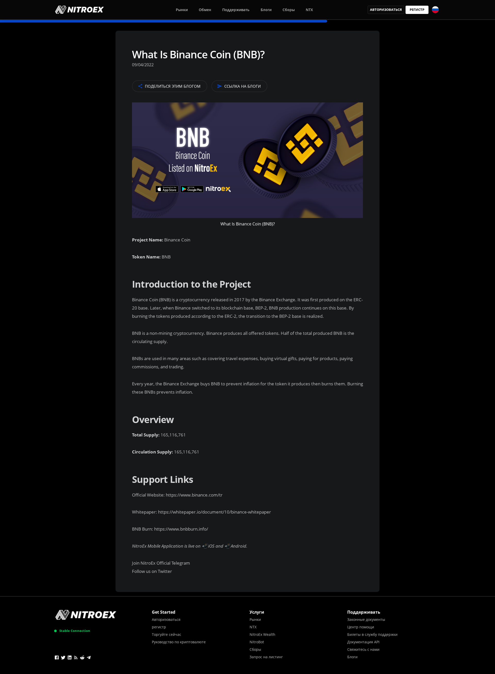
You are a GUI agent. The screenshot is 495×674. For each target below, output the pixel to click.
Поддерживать (235, 9)
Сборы (289, 9)
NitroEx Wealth (262, 634)
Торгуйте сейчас (166, 634)
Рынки (182, 9)
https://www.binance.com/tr (193, 495)
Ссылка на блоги (242, 86)
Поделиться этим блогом (173, 86)
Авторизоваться (386, 9)
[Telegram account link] (88, 658)
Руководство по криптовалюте (179, 641)
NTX (309, 9)
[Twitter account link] (63, 658)
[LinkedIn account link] (69, 658)
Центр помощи (360, 626)
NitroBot (257, 641)
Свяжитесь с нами (363, 649)
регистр (417, 9)
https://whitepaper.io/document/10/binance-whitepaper (214, 512)
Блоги (266, 9)
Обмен (205, 9)
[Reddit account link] (82, 658)
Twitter (165, 571)
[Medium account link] (75, 658)
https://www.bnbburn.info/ (180, 529)
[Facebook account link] (56, 658)
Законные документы (366, 619)
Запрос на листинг (266, 656)
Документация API (363, 641)
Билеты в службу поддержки (372, 634)
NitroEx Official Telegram (165, 563)
